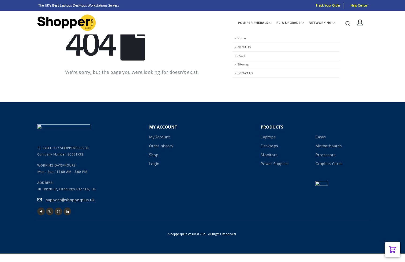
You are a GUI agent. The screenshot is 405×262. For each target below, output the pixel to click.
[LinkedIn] (67, 211)
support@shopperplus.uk (70, 199)
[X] (50, 211)
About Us (244, 47)
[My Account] (360, 22)
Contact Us (245, 73)
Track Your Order (327, 5)
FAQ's (241, 56)
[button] (348, 23)
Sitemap (243, 64)
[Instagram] (58, 211)
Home (241, 38)
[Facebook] (41, 211)
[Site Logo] (66, 23)
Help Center (359, 5)
